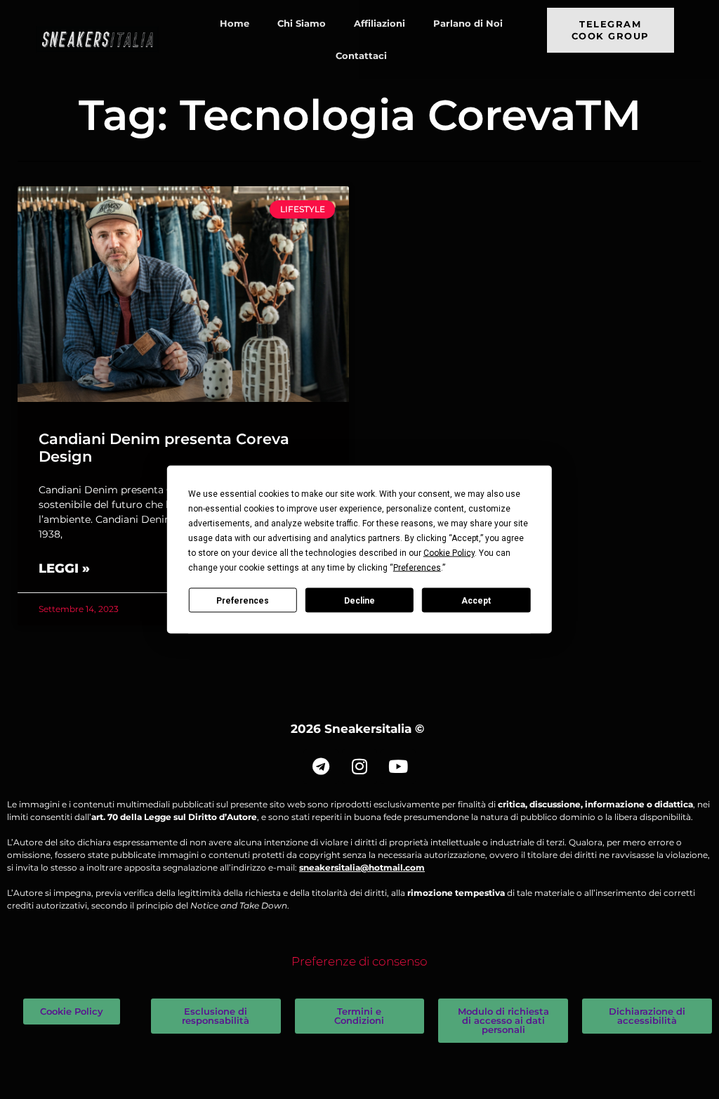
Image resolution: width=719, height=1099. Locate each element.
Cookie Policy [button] (449, 553)
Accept (476, 600)
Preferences (242, 600)
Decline (359, 600)
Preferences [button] (417, 568)
